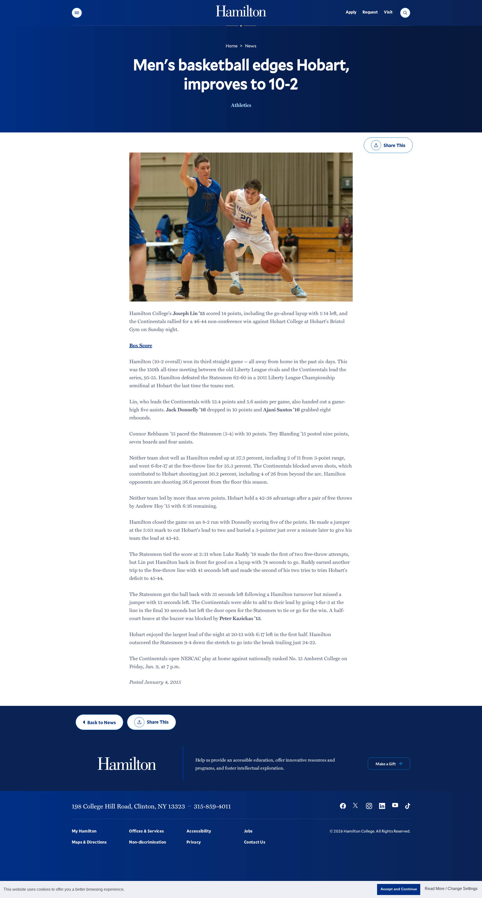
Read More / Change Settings (451, 888)
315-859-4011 (212, 806)
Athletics (241, 105)
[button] (77, 13)
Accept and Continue (399, 889)
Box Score (140, 345)
